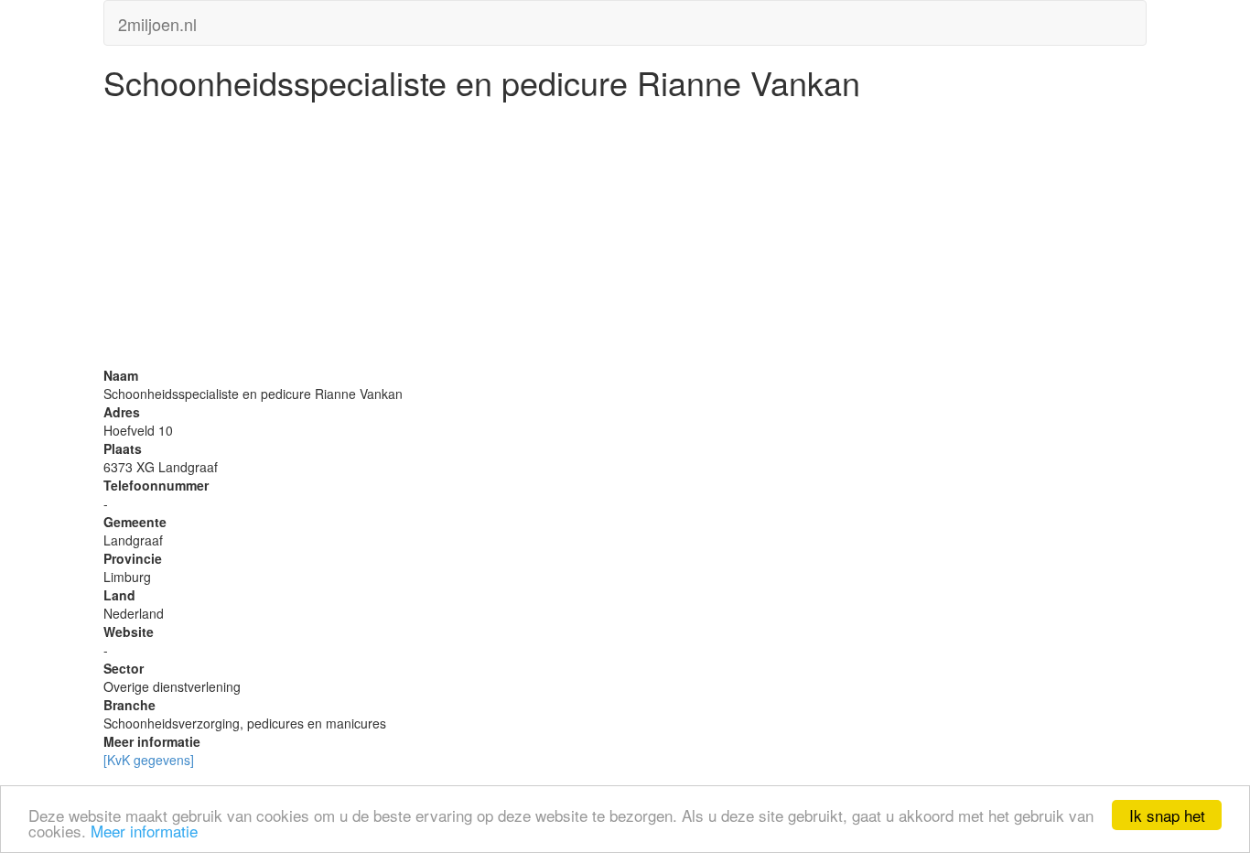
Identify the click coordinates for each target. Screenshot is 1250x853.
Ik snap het (1167, 815)
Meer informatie (144, 830)
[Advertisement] (625, 238)
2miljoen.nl (157, 20)
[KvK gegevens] (148, 759)
